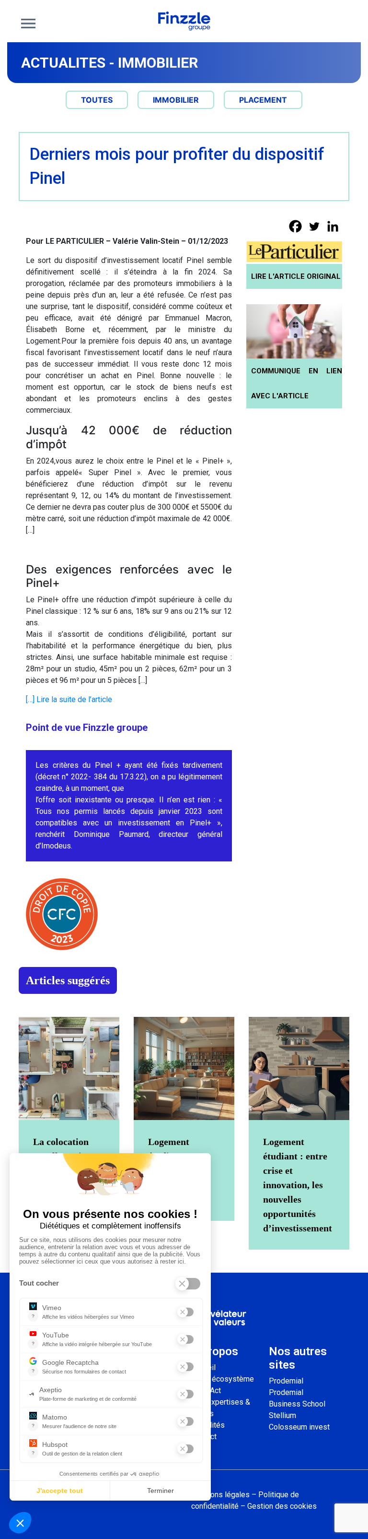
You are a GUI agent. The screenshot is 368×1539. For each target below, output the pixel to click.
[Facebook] (295, 226)
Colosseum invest (299, 1427)
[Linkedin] (332, 226)
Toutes (97, 100)
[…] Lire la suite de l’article (69, 699)
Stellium (282, 1415)
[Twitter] (314, 226)
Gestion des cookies (282, 1506)
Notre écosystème (222, 1379)
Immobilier (158, 62)
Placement (263, 100)
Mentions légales (220, 1494)
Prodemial (286, 1380)
